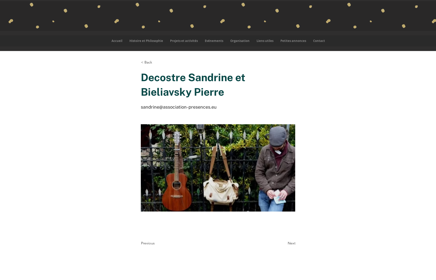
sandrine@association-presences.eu (178, 107)
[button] (183, 40)
